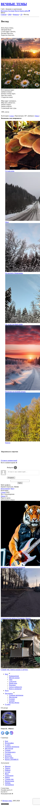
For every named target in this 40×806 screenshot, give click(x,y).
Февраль (16, 14)
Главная (3, 14)
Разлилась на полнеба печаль (15, 391)
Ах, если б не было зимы (14, 324)
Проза (3, 496)
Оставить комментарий (9, 460)
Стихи (11, 116)
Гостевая (11, 11)
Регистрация (5, 488)
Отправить (11, 477)
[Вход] (15, 467)
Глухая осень (9, 171)
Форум (17, 11)
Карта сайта (24, 11)
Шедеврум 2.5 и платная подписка (13, 567)
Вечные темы (7, 801)
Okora (37, 116)
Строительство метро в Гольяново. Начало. (16, 618)
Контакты (4, 11)
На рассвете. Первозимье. (14, 273)
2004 (9, 14)
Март (7, 222)
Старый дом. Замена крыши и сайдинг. (14, 669)
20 (21, 14)
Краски (7, 443)
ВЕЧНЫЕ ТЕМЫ (14, 4)
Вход (12, 488)
